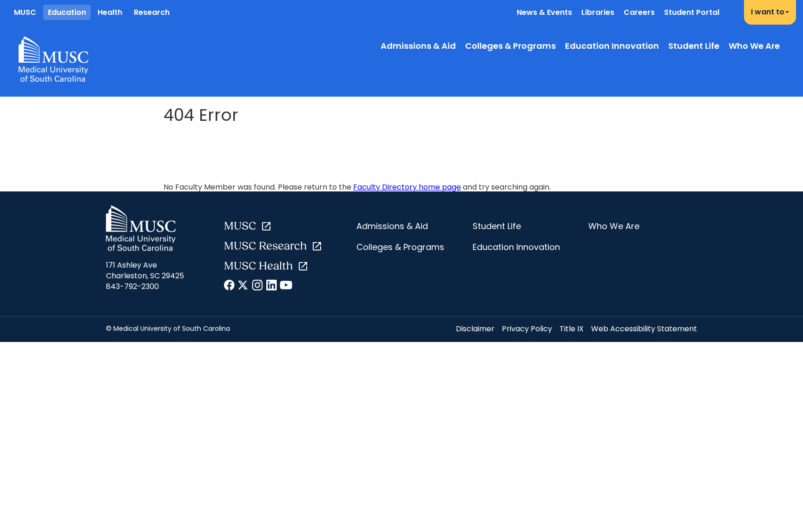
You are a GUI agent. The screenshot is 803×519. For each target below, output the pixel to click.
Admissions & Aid (418, 46)
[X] (244, 287)
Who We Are (754, 46)
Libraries (597, 12)
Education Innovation (612, 46)
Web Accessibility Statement (644, 328)
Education (67, 12)
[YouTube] (285, 287)
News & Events (544, 12)
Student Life (693, 46)
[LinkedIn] (271, 287)
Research (152, 12)
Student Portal (691, 12)
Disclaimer (475, 328)
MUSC (25, 12)
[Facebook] (230, 287)
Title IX (571, 328)
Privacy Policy (527, 328)
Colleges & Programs (510, 46)
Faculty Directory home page (407, 187)
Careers (639, 12)
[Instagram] (257, 287)
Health (110, 12)
